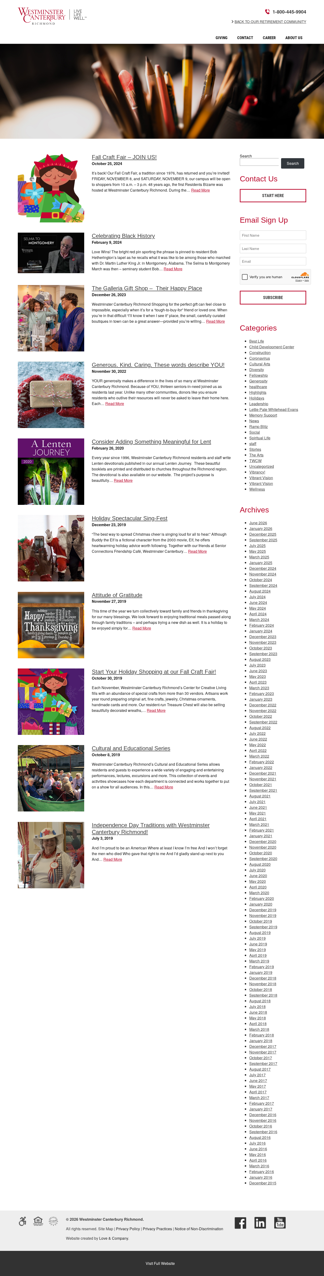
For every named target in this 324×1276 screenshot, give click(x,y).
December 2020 (262, 841)
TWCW (255, 460)
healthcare (258, 386)
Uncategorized (261, 466)
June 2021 (258, 807)
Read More (200, 190)
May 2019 (257, 949)
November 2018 (262, 983)
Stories (255, 449)
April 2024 (258, 614)
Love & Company (113, 1238)
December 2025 (262, 534)
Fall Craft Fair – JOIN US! (124, 157)
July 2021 (257, 801)
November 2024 (262, 574)
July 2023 (257, 665)
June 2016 (258, 1149)
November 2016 (262, 1120)
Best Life (256, 341)
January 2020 (260, 904)
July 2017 (257, 1075)
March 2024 (259, 619)
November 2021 (262, 779)
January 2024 (260, 631)
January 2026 (260, 528)
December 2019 (262, 909)
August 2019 (260, 932)
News (254, 421)
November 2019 (262, 915)
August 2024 (260, 591)
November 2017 (262, 1052)
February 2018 (261, 1035)
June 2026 (258, 522)
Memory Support (263, 415)
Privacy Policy (128, 1228)
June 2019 (258, 944)
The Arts (256, 455)
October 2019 (260, 921)
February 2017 (261, 1103)
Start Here (273, 195)
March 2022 (259, 756)
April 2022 (258, 750)
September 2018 (263, 995)
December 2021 (262, 773)
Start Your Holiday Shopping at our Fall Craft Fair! (154, 671)
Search (246, 156)
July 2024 (257, 596)
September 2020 (263, 858)
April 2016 (258, 1160)
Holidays (256, 398)
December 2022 (262, 705)
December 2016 (262, 1114)
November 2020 (262, 847)
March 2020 (259, 892)
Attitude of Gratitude (117, 595)
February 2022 (261, 762)
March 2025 (259, 557)
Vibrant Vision (261, 477)
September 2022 (263, 722)
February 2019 (261, 966)
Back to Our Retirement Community (270, 21)
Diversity (256, 369)
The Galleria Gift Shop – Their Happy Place (147, 288)
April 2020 (258, 887)
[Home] (52, 21)
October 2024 (260, 579)
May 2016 (257, 1154)
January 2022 (260, 767)
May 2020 (257, 881)
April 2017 (258, 1092)
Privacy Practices (157, 1228)
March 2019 (259, 961)
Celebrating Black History (123, 236)
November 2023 (262, 642)
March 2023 (259, 688)
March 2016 (259, 1166)
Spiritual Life (259, 438)
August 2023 (260, 659)
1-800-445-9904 (289, 11)
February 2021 (261, 830)
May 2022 (257, 744)
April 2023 (258, 682)
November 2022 (262, 710)
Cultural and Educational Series (131, 748)
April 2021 (258, 818)
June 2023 (258, 670)
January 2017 (260, 1109)
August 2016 (260, 1137)
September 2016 (263, 1131)
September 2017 (263, 1063)
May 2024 (257, 608)
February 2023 (261, 693)
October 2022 (260, 716)
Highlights (257, 392)
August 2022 (260, 727)
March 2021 (259, 824)
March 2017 (259, 1097)
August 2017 (260, 1069)
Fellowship (258, 375)
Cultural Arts (259, 364)
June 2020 (258, 875)
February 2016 (261, 1171)
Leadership (258, 403)
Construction (260, 352)
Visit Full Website (160, 1263)
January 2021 (260, 835)
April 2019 (258, 955)
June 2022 (258, 739)
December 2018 (262, 978)
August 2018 (260, 1001)
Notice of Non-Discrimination (199, 1228)
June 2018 (258, 1012)
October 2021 (260, 784)
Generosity (258, 381)
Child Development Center (271, 347)
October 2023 (260, 648)
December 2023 (262, 636)
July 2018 (257, 1006)
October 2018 (260, 989)
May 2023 (257, 676)
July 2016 (257, 1143)
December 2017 (262, 1046)
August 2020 (260, 864)
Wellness (257, 489)
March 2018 (259, 1029)
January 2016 (260, 1177)
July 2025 (257, 545)
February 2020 (261, 898)
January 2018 (260, 1040)
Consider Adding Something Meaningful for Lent (151, 441)
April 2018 (258, 1023)
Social (254, 432)
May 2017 (257, 1086)
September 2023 (263, 653)
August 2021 (260, 796)
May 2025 (257, 551)
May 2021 (257, 813)
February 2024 (261, 625)
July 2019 (257, 938)
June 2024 (258, 602)
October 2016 (260, 1126)
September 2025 (263, 540)
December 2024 (262, 568)
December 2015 (262, 1183)
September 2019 (263, 927)
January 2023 (260, 699)
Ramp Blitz (258, 426)
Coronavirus (259, 358)
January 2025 (260, 562)
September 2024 (263, 585)
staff (252, 443)
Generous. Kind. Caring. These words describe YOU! (158, 365)
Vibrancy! (257, 472)
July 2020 (257, 870)
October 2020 (260, 853)
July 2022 (257, 733)
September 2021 (263, 790)
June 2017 (258, 1080)
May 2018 (257, 1018)
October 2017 (260, 1057)
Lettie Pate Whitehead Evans (273, 409)
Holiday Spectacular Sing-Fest (129, 518)
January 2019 (260, 972)
